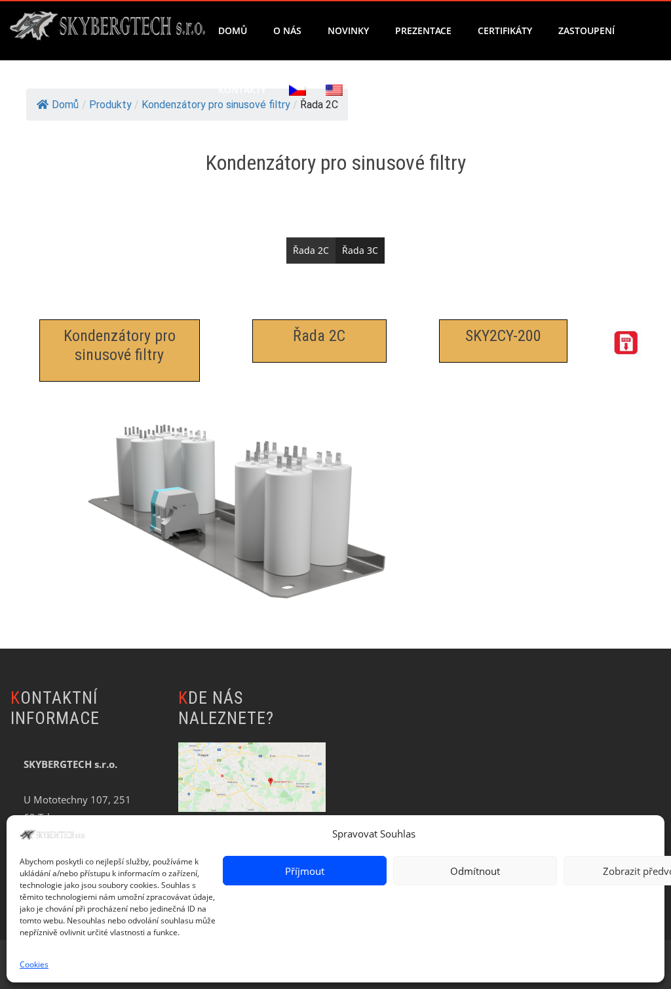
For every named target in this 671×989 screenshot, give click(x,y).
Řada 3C (360, 250)
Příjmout (304, 871)
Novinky (348, 30)
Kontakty (242, 89)
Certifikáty (505, 30)
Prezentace (423, 30)
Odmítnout (475, 871)
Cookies (34, 964)
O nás (287, 30)
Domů (232, 30)
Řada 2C (311, 250)
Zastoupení (586, 30)
